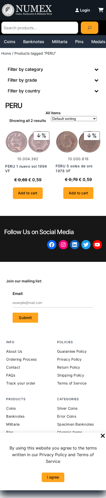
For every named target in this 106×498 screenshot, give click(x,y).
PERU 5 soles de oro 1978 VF (74, 168)
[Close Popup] (103, 436)
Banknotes (33, 42)
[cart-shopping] (101, 10)
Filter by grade (22, 80)
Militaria (59, 42)
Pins (79, 42)
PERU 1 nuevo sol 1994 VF (26, 168)
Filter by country (24, 90)
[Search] (89, 28)
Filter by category (25, 69)
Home (6, 53)
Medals (98, 42)
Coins (9, 42)
